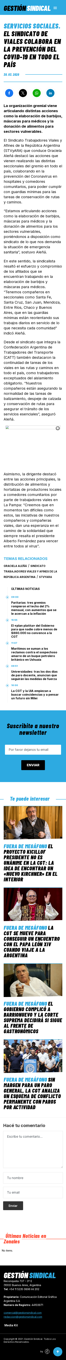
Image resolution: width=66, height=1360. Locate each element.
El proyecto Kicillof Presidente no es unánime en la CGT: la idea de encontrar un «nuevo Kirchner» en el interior (31, 862)
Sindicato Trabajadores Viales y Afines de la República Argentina (30, 571)
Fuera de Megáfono (25, 846)
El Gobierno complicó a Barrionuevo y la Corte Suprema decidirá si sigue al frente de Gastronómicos (33, 1017)
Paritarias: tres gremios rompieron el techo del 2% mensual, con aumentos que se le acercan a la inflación (33, 608)
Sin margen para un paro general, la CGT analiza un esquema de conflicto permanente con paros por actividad (32, 1093)
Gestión (27, 7)
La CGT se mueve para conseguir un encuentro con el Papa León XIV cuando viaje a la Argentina (32, 941)
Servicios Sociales (31, 26)
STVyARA (45, 576)
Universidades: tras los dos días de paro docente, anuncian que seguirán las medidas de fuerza (34, 675)
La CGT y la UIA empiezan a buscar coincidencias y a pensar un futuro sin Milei (35, 694)
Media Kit (11, 1325)
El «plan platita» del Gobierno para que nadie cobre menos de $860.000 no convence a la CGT (34, 631)
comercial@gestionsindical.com (23, 1312)
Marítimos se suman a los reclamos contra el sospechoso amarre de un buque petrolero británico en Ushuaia (34, 654)
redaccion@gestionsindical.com (23, 1316)
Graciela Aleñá (15, 565)
